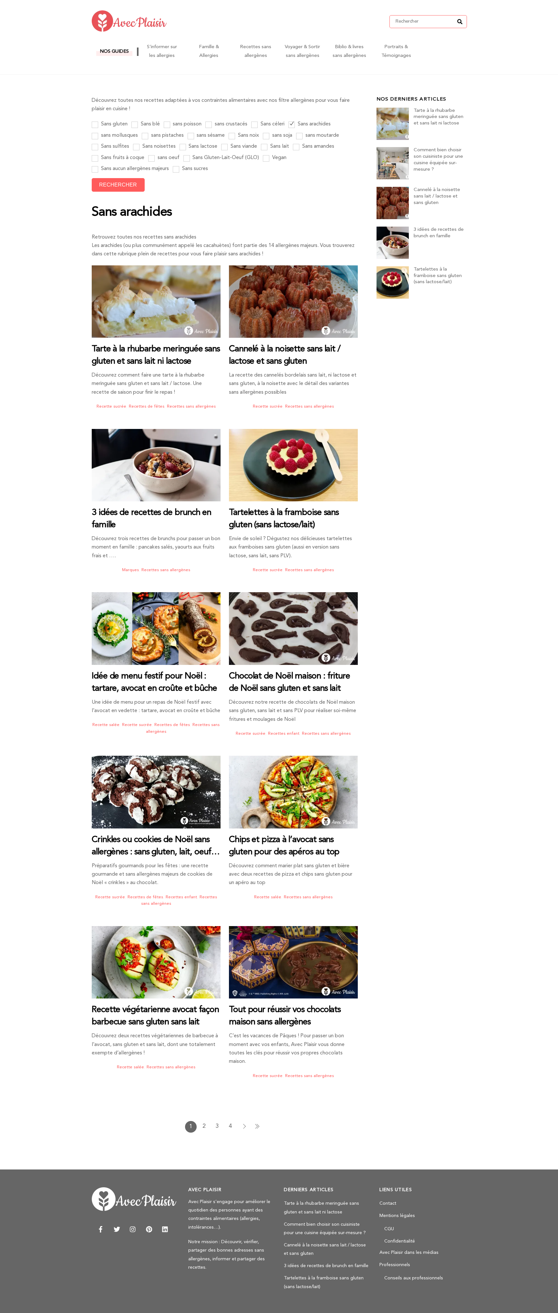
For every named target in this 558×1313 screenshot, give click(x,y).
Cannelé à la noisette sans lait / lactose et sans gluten (437, 196)
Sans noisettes (158, 146)
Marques (130, 570)
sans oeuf (168, 157)
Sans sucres (194, 168)
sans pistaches (167, 135)
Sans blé (150, 124)
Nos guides (114, 51)
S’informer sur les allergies (162, 51)
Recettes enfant (283, 733)
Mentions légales (397, 1215)
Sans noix (248, 135)
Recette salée (105, 725)
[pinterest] (149, 1229)
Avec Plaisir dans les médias (409, 1252)
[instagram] (133, 1229)
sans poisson (186, 124)
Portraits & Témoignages (396, 51)
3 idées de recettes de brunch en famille (439, 233)
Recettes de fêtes (146, 406)
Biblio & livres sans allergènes (349, 51)
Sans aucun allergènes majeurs (134, 168)
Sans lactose (202, 146)
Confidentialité (399, 1241)
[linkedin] (165, 1229)
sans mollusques (119, 135)
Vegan (278, 157)
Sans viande (243, 146)
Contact (387, 1203)
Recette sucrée (111, 406)
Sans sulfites (114, 146)
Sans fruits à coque (122, 157)
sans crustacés (230, 124)
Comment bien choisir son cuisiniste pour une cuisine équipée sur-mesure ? (438, 160)
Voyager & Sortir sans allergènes (302, 51)
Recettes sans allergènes (255, 51)
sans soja (281, 135)
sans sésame (210, 135)
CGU (389, 1229)
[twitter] (116, 1229)
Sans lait (279, 146)
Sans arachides (313, 124)
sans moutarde (321, 135)
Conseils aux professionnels (413, 1278)
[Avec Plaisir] (129, 29)
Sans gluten (114, 124)
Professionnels (394, 1265)
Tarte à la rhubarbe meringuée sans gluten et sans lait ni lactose (438, 117)
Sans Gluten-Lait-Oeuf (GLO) (225, 157)
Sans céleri (271, 124)
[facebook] (100, 1229)
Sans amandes (317, 146)
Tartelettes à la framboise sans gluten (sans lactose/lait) (438, 276)
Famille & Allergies (209, 51)
